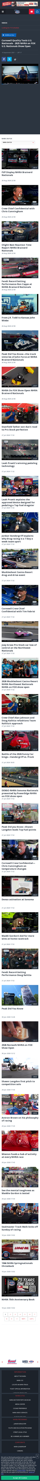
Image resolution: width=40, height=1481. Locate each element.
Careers (20, 1451)
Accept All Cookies (20, 1478)
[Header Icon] (3, 11)
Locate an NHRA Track (20, 1385)
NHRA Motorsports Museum (20, 1400)
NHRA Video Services (20, 1413)
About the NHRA (20, 1376)
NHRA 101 (20, 1380)
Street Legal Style (20, 1432)
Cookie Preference (20, 1408)
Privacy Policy (21, 1470)
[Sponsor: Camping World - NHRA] (28, 1362)
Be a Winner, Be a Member (20, 1436)
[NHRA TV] (37, 11)
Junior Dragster (20, 1424)
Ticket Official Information (20, 1389)
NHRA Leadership (20, 1447)
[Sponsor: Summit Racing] (12, 1362)
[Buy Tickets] (31, 11)
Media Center (20, 1404)
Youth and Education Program (20, 1428)
